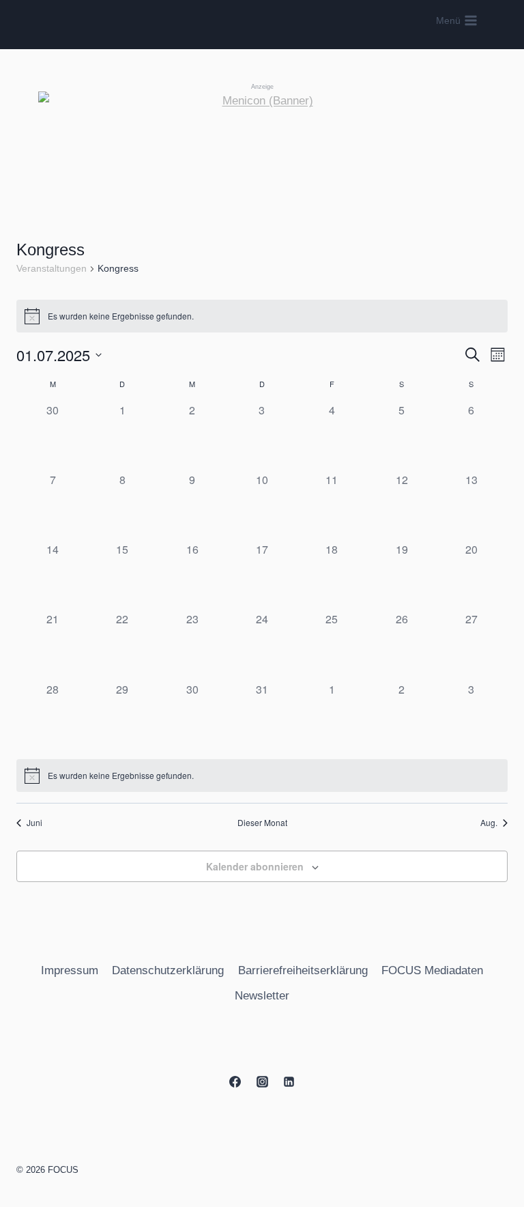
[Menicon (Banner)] (262, 153)
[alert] (262, 316)
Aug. (488, 822)
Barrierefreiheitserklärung (303, 970)
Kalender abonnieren (255, 866)
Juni (34, 822)
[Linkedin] (288, 1081)
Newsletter (262, 995)
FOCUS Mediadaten (432, 970)
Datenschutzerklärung (168, 970)
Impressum (69, 970)
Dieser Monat (262, 822)
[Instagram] (262, 1081)
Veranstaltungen (51, 268)
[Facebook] (235, 1081)
